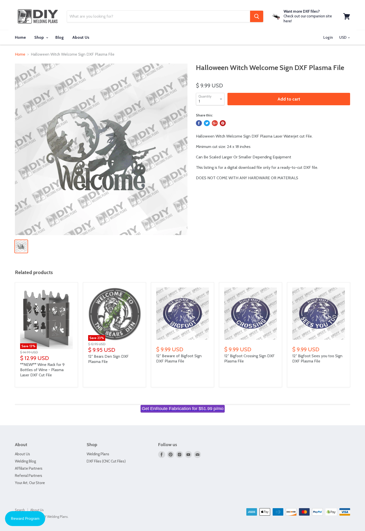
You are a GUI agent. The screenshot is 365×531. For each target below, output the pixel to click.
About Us (80, 37)
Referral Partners (28, 475)
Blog (59, 37)
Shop (39, 37)
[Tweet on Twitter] (207, 123)
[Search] (256, 16)
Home (20, 37)
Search (20, 510)
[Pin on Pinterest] (223, 123)
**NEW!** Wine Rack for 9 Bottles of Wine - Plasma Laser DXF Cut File (42, 369)
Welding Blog (25, 461)
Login (328, 37)
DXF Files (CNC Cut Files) (106, 461)
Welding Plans (98, 454)
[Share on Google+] (215, 123)
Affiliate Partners (28, 468)
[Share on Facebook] (199, 123)
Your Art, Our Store (30, 483)
